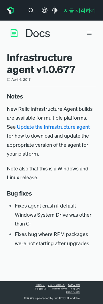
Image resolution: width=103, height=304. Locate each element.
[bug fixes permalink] (35, 193)
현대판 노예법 (73, 292)
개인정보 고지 (41, 288)
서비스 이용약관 (56, 285)
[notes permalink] (26, 96)
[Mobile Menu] (89, 33)
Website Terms (59, 288)
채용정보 (40, 285)
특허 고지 (75, 288)
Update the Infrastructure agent (53, 126)
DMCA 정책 (74, 285)
